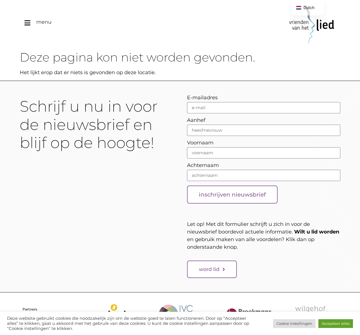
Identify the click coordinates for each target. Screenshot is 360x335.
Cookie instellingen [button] (294, 323)
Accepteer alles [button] (336, 323)
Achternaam (203, 165)
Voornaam (200, 143)
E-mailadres (202, 98)
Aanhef (196, 120)
